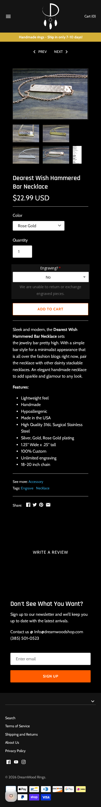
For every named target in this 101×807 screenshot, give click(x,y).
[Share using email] (48, 504)
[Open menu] (8, 17)
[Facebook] (8, 762)
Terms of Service (17, 726)
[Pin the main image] (41, 504)
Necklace (42, 488)
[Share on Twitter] (35, 504)
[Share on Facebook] (28, 504)
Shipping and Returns (21, 734)
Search (10, 718)
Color (17, 215)
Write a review (50, 552)
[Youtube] (16, 762)
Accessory (35, 481)
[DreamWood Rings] (50, 16)
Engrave (27, 488)
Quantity (20, 240)
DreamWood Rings (31, 777)
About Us (12, 742)
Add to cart (50, 309)
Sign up (50, 676)
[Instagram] (23, 762)
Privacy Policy (15, 751)
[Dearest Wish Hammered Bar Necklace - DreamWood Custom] (50, 94)
